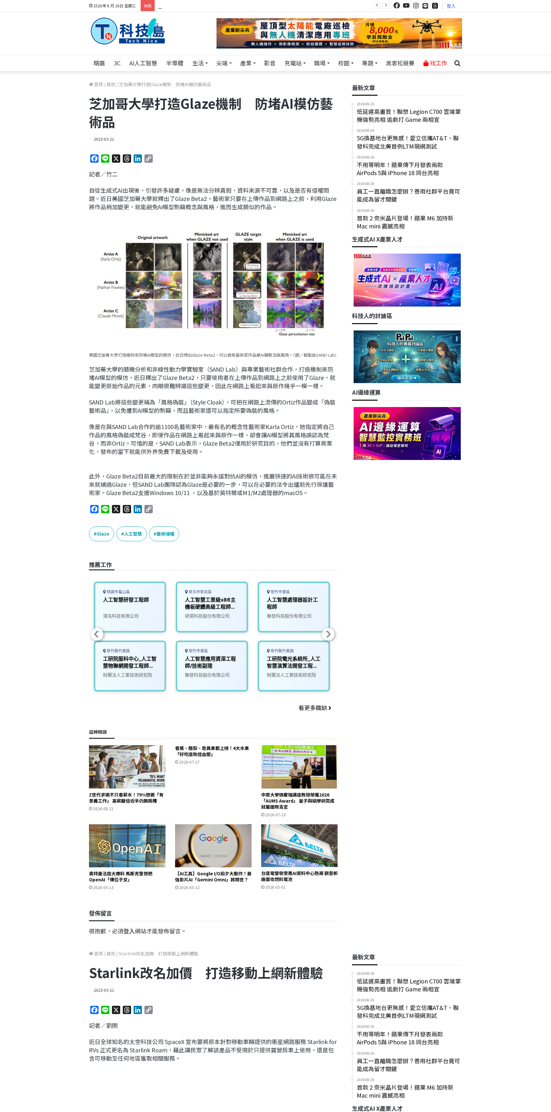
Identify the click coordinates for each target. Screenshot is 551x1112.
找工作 (438, 63)
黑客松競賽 (400, 63)
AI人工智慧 (143, 63)
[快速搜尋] (457, 63)
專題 (367, 63)
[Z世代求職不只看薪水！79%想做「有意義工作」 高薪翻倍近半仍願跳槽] (127, 766)
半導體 (174, 63)
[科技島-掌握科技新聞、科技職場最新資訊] (128, 31)
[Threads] (435, 5)
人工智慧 (133, 533)
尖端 (222, 63)
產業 (246, 63)
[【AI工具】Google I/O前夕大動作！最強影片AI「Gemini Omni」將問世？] (213, 845)
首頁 (98, 84)
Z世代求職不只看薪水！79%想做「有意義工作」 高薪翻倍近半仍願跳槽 (126, 797)
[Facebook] (396, 5)
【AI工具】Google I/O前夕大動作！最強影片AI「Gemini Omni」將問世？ (213, 876)
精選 (99, 63)
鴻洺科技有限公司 (121, 616)
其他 (111, 84)
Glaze (103, 533)
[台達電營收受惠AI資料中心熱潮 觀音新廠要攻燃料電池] (299, 845)
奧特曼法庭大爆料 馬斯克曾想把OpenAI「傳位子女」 (120, 876)
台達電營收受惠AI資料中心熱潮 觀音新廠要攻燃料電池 (299, 876)
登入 (451, 6)
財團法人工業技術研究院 (127, 675)
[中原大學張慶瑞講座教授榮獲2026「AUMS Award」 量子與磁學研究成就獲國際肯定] (299, 766)
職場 (320, 63)
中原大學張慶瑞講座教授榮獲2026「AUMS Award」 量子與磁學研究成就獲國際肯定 (297, 800)
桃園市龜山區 (118, 591)
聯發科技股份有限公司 (207, 675)
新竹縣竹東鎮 (118, 651)
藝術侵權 (165, 533)
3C (117, 63)
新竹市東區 (198, 651)
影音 (270, 63)
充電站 (293, 63)
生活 (198, 63)
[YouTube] (406, 5)
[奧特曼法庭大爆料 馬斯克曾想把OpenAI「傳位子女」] (127, 845)
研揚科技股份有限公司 (207, 616)
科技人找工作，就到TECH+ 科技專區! (206, 5)
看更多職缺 (313, 707)
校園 (343, 63)
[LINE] (425, 5)
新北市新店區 (200, 591)
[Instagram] (416, 5)
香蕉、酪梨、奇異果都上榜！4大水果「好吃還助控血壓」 (212, 751)
